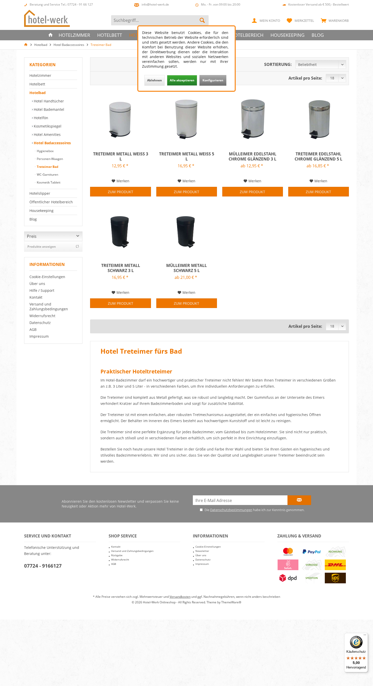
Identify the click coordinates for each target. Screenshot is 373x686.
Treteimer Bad (47, 167)
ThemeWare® (231, 602)
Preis (32, 236)
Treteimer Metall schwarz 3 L (120, 268)
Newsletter (202, 551)
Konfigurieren (212, 80)
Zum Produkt (120, 191)
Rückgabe (117, 555)
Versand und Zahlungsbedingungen (48, 306)
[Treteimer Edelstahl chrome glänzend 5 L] (318, 118)
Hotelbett (37, 84)
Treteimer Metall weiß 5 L (186, 156)
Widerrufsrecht (42, 315)
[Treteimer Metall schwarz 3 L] (120, 230)
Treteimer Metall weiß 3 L (120, 156)
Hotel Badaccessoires (52, 142)
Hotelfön (40, 117)
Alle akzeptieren (182, 80)
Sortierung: (278, 64)
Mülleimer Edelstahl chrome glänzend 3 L (252, 156)
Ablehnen (154, 80)
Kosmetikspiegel (47, 126)
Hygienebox (45, 151)
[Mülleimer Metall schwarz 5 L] (186, 230)
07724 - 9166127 (43, 566)
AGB (33, 329)
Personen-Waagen (49, 159)
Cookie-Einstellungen (47, 276)
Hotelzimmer (40, 75)
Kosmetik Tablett (48, 182)
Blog (33, 219)
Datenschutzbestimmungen (231, 510)
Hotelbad (37, 92)
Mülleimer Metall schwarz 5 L (186, 268)
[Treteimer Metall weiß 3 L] (120, 118)
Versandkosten (180, 596)
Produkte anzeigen (41, 246)
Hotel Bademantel (48, 109)
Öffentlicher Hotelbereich (51, 202)
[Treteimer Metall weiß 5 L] (186, 118)
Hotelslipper (39, 193)
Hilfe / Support (41, 290)
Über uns (37, 283)
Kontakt (35, 297)
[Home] (50, 35)
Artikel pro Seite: (305, 78)
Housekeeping (41, 210)
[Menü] (365, 636)
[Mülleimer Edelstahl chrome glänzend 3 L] (252, 118)
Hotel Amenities (47, 134)
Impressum (39, 336)
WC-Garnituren (47, 174)
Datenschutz (40, 322)
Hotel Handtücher (48, 101)
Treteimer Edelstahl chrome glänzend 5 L (318, 156)
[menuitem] (333, 20)
